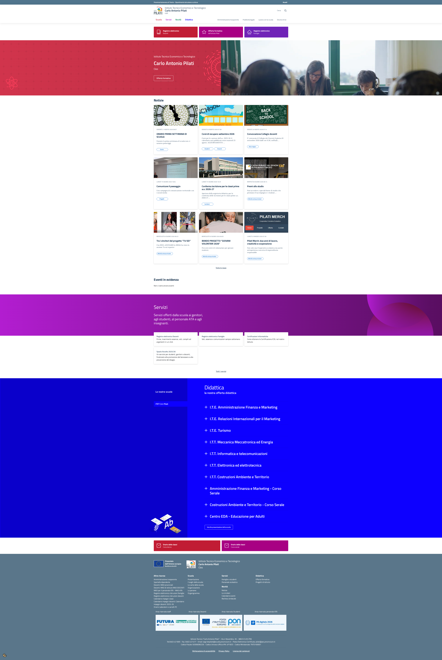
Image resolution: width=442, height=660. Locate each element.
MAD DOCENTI (178, 587)
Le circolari (226, 593)
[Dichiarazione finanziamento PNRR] (168, 564)
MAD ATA (178, 590)
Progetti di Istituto (263, 582)
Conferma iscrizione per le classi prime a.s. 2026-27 (220, 187)
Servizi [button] (169, 19)
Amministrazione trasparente (228, 20)
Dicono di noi (281, 20)
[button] (246, 407)
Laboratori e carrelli (166, 607)
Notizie (224, 590)
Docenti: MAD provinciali (163, 585)
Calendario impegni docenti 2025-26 (169, 603)
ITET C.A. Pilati (162, 403)
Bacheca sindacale (229, 598)
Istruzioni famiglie (177, 593)
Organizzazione (194, 587)
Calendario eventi (228, 595)
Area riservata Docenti (197, 611)
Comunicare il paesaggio (168, 186)
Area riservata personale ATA (266, 611)
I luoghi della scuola (195, 582)
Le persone (192, 590)
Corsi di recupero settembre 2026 (218, 134)
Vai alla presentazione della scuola (219, 527)
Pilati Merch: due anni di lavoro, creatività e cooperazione (262, 242)
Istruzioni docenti (177, 596)
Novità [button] (178, 19)
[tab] (227, 94)
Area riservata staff (163, 611)
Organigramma (193, 593)
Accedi (285, 2)
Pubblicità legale (249, 20)
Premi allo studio (255, 186)
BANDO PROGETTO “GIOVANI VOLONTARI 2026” (216, 242)
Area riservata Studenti (231, 611)
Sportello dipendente (162, 582)
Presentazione (193, 579)
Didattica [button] (189, 19)
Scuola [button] (159, 19)
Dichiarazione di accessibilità (203, 651)
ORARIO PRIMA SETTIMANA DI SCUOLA (172, 135)
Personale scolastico (229, 582)
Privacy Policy (224, 651)
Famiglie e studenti (229, 579)
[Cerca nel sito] (285, 10)
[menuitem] (159, 20)
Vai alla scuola (162, 78)
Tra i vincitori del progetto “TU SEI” (174, 241)
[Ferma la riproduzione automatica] (437, 93)
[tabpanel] (221, 67)
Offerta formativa (262, 579)
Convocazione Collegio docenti (262, 134)
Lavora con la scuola (266, 20)
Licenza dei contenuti (241, 651)
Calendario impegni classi (163, 598)
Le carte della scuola (196, 585)
